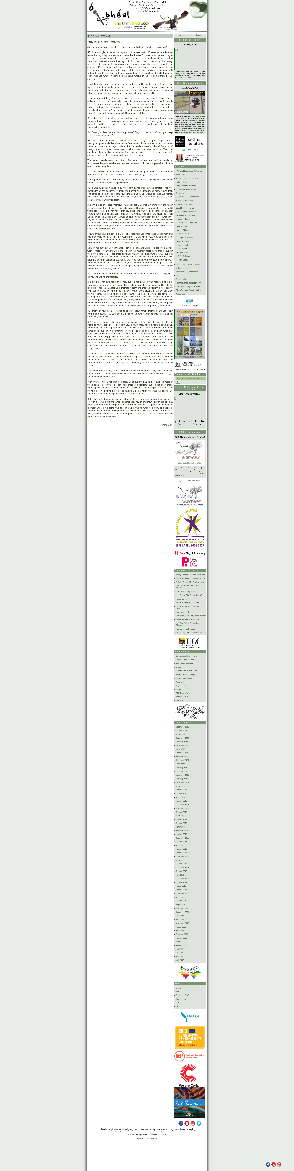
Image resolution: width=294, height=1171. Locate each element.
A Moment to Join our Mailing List (189, 171)
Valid (181, 999)
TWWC (179, 689)
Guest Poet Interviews (185, 208)
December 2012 (182, 879)
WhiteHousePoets (183, 693)
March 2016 (180, 827)
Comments (182, 995)
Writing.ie (179, 700)
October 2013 (181, 871)
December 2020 (182, 771)
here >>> (187, 78)
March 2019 (180, 786)
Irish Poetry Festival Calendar (188, 264)
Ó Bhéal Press (182, 268)
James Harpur (184, 226)
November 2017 (182, 808)
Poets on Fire (181, 682)
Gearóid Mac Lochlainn (187, 223)
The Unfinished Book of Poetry (188, 283)
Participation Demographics (187, 272)
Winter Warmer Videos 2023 (187, 619)
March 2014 (180, 860)
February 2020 (182, 779)
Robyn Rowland (99, 36)
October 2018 (181, 793)
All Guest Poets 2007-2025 (187, 178)
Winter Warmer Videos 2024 (187, 603)
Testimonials (181, 279)
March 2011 (180, 897)
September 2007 (182, 941)
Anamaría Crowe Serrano (188, 212)
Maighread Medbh (185, 237)
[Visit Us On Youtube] (273, 1166)
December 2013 (182, 868)
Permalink (167, 425)
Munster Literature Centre (186, 671)
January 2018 (181, 801)
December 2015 (182, 838)
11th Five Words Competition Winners (187, 607)
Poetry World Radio (184, 678)
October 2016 (181, 823)
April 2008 (180, 930)
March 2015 (180, 845)
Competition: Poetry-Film (186, 189)
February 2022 (182, 756)
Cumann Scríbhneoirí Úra (186, 656)
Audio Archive (181, 182)
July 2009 (180, 916)
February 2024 (182, 742)
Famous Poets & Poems (186, 660)
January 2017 (181, 819)
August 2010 (181, 905)
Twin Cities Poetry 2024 (185, 592)
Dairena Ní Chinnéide (186, 215)
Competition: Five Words (186, 186)
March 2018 (180, 797)
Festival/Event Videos (184, 204)
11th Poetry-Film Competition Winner (191, 616)
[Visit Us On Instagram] (279, 1166)
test (177, 275)
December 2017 (182, 804)
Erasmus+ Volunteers (184, 201)
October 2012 (181, 882)
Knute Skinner (183, 230)
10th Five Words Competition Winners (187, 624)
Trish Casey (183, 260)
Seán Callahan (184, 256)
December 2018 (182, 790)
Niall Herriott (183, 245)
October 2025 (181, 731)
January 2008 (181, 938)
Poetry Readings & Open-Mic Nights (191, 575)
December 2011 (182, 890)
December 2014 (182, 853)
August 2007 (181, 945)
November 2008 (182, 923)
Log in (178, 988)
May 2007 (180, 956)
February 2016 (182, 830)
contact (182, 35)
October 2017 (181, 812)
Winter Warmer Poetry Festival (188, 290)
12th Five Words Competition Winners (187, 587)
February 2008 (182, 934)
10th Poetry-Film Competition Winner (191, 633)
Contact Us (180, 193)
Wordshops (180, 294)
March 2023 (180, 749)
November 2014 (182, 856)
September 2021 (182, 764)
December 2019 (182, 782)
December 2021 (182, 760)
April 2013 (180, 875)
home (198, 35)
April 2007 (180, 960)
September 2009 (182, 912)
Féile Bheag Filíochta (184, 663)
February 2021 (182, 768)
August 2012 (181, 886)
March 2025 (180, 734)
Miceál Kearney (184, 241)
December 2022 (182, 753)
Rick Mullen (182, 249)
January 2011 (181, 901)
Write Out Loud (182, 697)
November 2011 (182, 893)
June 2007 (180, 953)
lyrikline (179, 667)
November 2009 (182, 908)
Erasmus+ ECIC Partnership (187, 197)
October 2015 (181, 842)
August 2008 (181, 927)
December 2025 (182, 727)
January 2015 (181, 849)
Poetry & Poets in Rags (185, 674)
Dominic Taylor (184, 219)
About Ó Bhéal (181, 175)
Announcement (182, 599)
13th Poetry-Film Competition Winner (191, 578)
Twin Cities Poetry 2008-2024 (188, 287)
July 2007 (180, 949)
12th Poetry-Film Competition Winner (191, 595)
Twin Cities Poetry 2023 (185, 612)
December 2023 (182, 745)
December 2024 (182, 738)
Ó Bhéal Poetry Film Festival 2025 (190, 582)
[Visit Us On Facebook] (268, 1166)
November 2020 (182, 775)
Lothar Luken (183, 234)
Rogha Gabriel (181, 686)
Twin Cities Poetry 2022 (185, 629)
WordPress (151, 1138)
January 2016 (181, 834)
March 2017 (180, 816)
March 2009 (180, 919)
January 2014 (181, 864)
